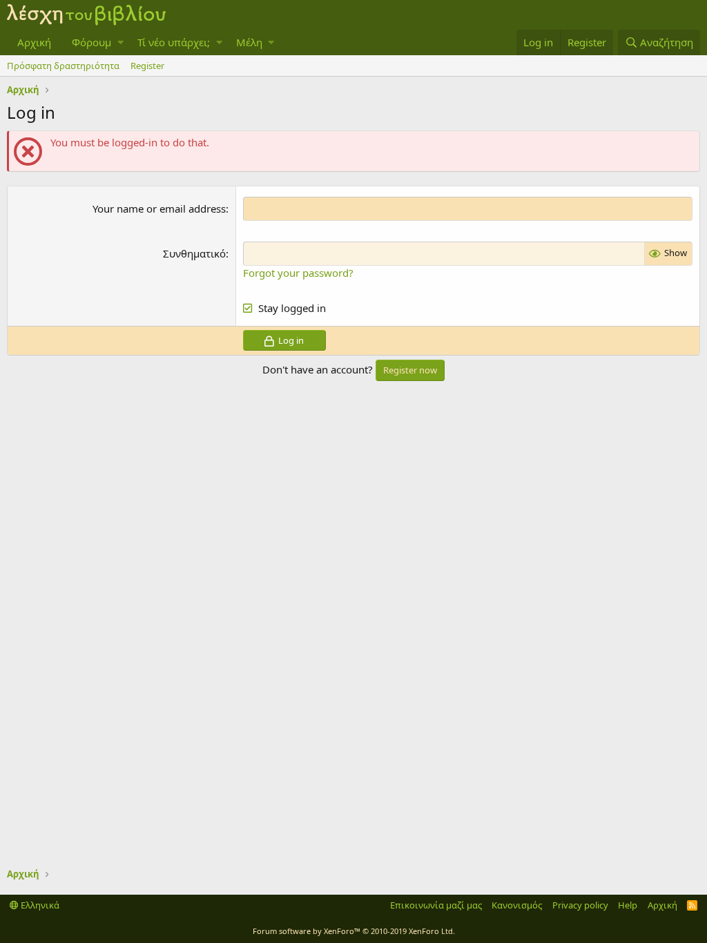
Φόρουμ (91, 42)
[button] (120, 42)
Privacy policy (580, 905)
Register (147, 65)
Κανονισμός (517, 905)
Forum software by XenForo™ (354, 931)
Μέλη (249, 42)
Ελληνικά (39, 905)
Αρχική (34, 42)
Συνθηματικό (194, 253)
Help (627, 905)
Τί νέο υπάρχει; (173, 42)
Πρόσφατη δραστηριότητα (63, 65)
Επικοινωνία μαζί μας (436, 905)
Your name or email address (159, 208)
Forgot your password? (298, 273)
